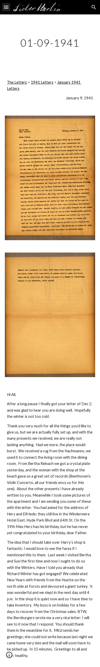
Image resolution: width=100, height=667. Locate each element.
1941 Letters (42, 82)
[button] (6, 7)
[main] (50, 42)
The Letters (17, 82)
